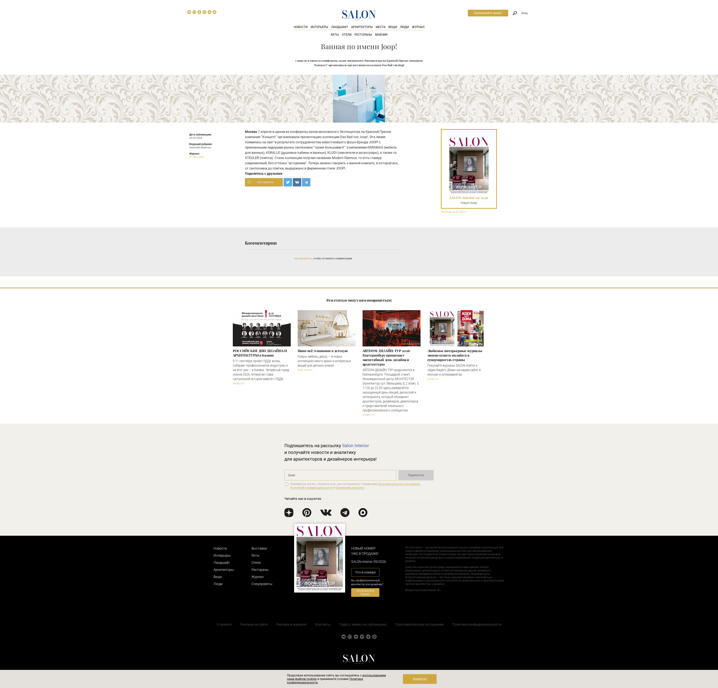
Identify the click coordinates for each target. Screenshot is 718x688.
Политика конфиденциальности (476, 624)
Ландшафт (339, 27)
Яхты (335, 34)
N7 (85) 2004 (196, 156)
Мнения (381, 34)
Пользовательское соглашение (419, 624)
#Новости (238, 383)
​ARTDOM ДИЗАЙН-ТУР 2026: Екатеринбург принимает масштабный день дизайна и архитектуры (386, 357)
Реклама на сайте (254, 624)
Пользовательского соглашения (399, 483)
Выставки (259, 548)
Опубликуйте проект (488, 13)
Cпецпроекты (261, 584)
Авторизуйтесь (303, 258)
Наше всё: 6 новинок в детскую (323, 350)
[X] (288, 182)
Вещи (392, 27)
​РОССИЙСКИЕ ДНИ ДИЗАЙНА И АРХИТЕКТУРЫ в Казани (260, 352)
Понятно (420, 679)
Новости (301, 27)
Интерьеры (319, 27)
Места (380, 27)
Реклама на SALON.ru (454, 212)
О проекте (224, 624)
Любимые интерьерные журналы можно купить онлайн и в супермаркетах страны (454, 355)
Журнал (418, 27)
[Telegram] (306, 182)
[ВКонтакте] (297, 182)
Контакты (323, 624)
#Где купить (305, 370)
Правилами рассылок (350, 487)
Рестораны (363, 34)
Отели (347, 34)
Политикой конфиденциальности (311, 487)
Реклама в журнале (291, 624)
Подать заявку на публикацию (362, 624)
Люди (404, 27)
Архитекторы (362, 27)
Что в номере (365, 572)
